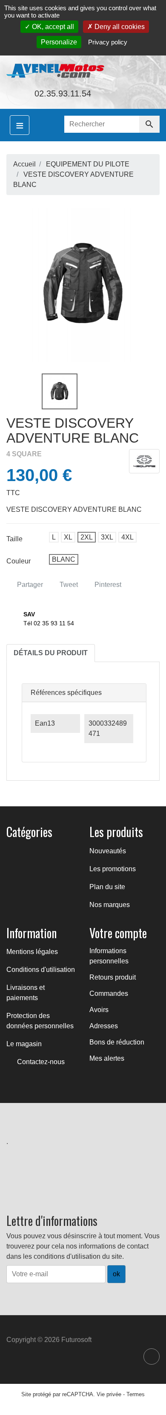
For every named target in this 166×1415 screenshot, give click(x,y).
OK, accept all (52, 26)
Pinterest (107, 584)
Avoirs (99, 1009)
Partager (29, 584)
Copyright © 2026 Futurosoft (49, 1339)
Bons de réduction (116, 1042)
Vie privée (109, 1394)
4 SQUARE (24, 454)
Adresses (103, 1026)
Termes (135, 1394)
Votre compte (118, 933)
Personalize (59, 42)
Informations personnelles (109, 956)
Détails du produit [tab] (51, 652)
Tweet (68, 584)
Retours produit (112, 977)
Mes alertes (106, 1058)
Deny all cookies (119, 26)
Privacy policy (107, 42)
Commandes (108, 993)
